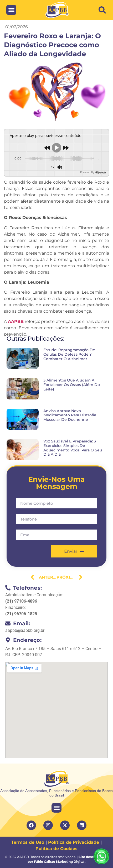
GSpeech (100, 172)
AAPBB (16, 321)
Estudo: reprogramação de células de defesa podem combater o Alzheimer (69, 354)
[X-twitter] (65, 825)
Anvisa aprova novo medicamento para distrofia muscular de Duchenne (69, 415)
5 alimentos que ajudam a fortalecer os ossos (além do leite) (71, 385)
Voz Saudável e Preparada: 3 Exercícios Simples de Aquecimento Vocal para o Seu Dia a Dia (72, 448)
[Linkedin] (81, 825)
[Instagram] (48, 825)
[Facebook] (31, 825)
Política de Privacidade (73, 842)
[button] (102, 10)
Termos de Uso (27, 842)
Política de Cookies (56, 848)
